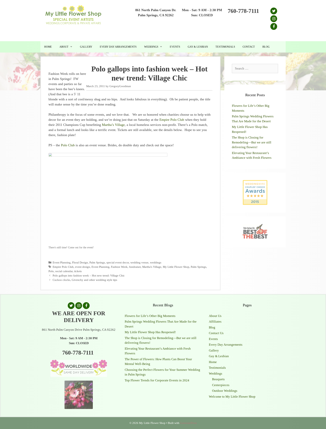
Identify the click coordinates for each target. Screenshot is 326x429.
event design (82, 266)
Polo (51, 271)
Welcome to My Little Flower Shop (232, 396)
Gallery (86, 46)
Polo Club (68, 145)
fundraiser (135, 266)
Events (175, 46)
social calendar (64, 271)
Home (48, 46)
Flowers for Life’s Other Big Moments (150, 316)
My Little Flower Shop (176, 266)
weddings (155, 262)
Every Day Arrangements (118, 46)
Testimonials (225, 46)
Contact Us (216, 333)
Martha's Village (151, 266)
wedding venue (139, 262)
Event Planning (62, 262)
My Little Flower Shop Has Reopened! (150, 332)
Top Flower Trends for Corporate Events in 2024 (157, 380)
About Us (215, 316)
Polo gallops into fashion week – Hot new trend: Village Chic (89, 275)
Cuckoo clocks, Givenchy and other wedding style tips (85, 279)
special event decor (117, 262)
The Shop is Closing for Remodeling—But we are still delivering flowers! (251, 142)
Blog (266, 46)
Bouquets (218, 379)
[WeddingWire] (255, 183)
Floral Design (80, 262)
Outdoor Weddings (224, 391)
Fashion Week (119, 266)
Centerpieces (220, 385)
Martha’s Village (113, 125)
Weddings (151, 46)
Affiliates (215, 321)
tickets (78, 271)
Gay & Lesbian (198, 46)
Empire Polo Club (171, 120)
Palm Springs (97, 262)
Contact (249, 46)
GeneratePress (188, 422)
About (63, 46)
